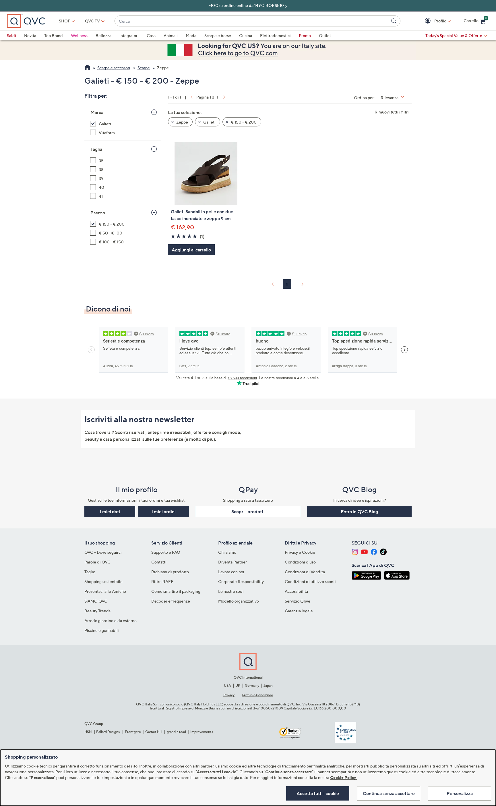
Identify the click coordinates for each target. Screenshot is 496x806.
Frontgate (133, 732)
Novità (30, 35)
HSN (88, 732)
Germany (252, 685)
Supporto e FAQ (165, 552)
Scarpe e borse (217, 35)
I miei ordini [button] (164, 511)
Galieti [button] (209, 122)
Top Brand (53, 35)
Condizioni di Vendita (305, 571)
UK (237, 685)
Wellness (79, 35)
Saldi (11, 35)
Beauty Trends (97, 610)
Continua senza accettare (389, 793)
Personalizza (460, 793)
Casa (151, 35)
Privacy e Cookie (300, 552)
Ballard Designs (108, 732)
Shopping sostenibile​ (103, 581)
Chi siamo (227, 552)
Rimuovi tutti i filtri (392, 111)
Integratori (129, 35)
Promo (305, 35)
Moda (191, 35)
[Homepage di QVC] (87, 68)
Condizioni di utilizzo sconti (310, 581)
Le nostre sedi (231, 591)
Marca (96, 112)
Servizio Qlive (297, 601)
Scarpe (143, 67)
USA (227, 685)
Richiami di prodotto (170, 571)
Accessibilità (296, 591)
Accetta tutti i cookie (318, 793)
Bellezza (103, 35)
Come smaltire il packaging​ (175, 591)
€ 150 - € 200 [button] (243, 122)
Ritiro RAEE (162, 581)
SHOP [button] (64, 20)
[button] (428, 21)
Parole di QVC (97, 561)
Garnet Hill (153, 732)
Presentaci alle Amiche (105, 591)
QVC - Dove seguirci (103, 552)
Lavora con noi (231, 571)
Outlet (325, 35)
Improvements (201, 732)
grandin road (176, 732)
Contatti (158, 561)
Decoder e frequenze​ (170, 601)
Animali (171, 35)
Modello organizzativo (238, 601)
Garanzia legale (299, 610)
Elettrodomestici (275, 35)
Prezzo (97, 213)
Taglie (89, 571)
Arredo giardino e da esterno (110, 620)
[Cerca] (394, 21)
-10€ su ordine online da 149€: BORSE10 (246, 5)
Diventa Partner (232, 561)
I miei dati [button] (110, 511)
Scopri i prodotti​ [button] (248, 511)
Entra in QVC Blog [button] (359, 511)
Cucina (245, 35)
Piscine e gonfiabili (101, 630)
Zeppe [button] (181, 122)
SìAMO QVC (95, 601)
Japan (268, 685)
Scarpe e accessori (113, 67)
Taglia (96, 149)
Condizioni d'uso (300, 561)
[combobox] (252, 21)
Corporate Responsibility (241, 581)
